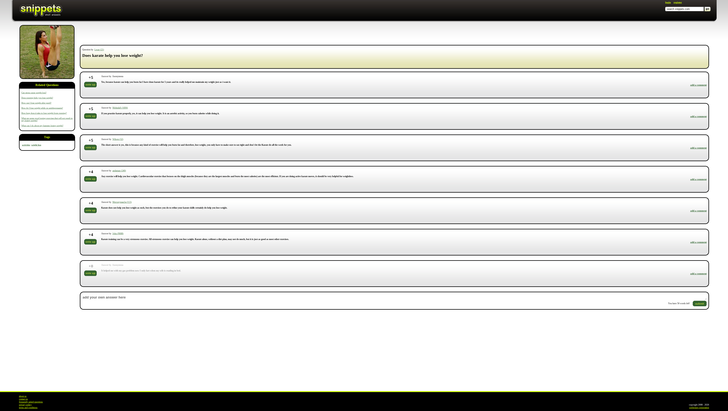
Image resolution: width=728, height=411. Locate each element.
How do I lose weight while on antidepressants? (42, 108)
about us (23, 396)
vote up (90, 84)
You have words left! (679, 303)
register (678, 2)
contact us (23, 399)
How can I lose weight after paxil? (36, 103)
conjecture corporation (699, 407)
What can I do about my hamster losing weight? (42, 125)
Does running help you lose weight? (37, 98)
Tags (47, 137)
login (668, 2)
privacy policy (25, 404)
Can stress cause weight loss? (33, 92)
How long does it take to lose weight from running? (44, 113)
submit (699, 303)
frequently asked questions (31, 402)
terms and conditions (28, 407)
